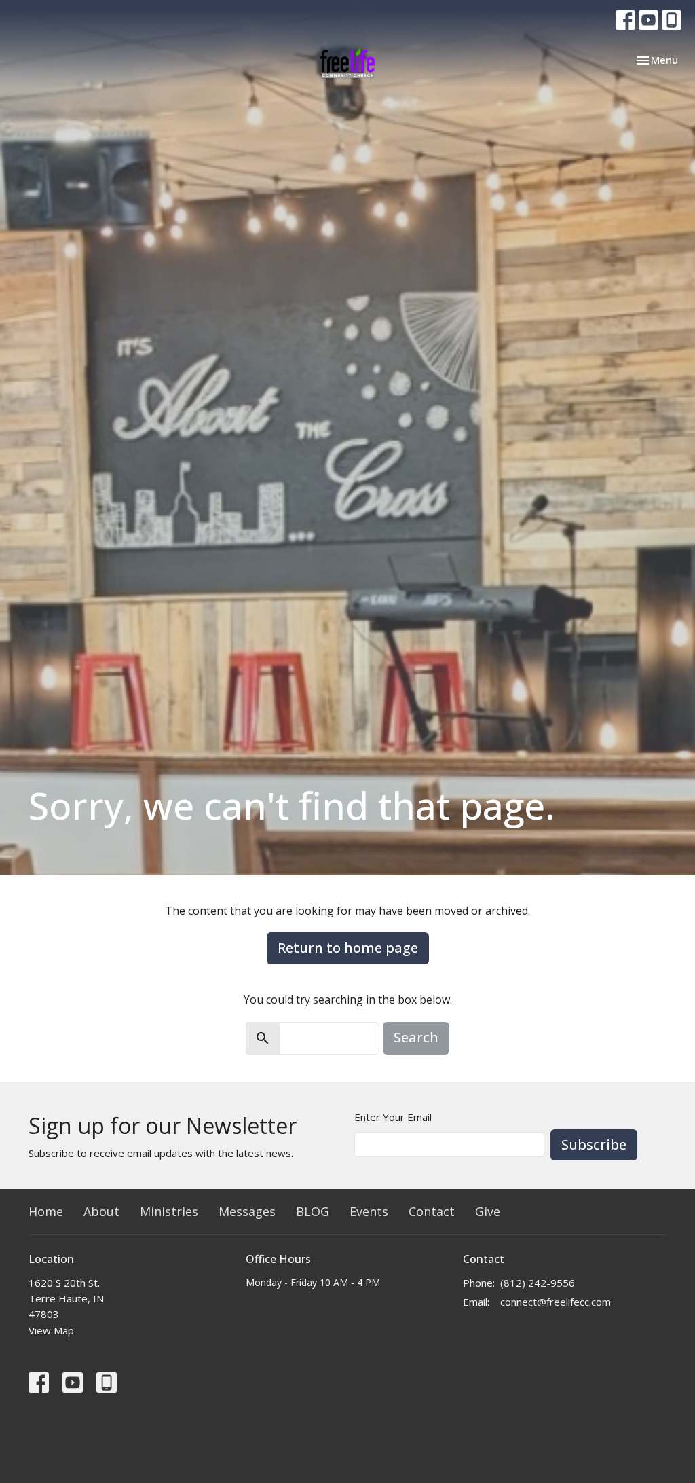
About (101, 1211)
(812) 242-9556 (537, 1282)
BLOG (312, 1211)
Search (416, 1037)
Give (487, 1211)
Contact (432, 1211)
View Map (51, 1330)
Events (369, 1211)
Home (46, 1211)
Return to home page (348, 947)
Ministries (169, 1211)
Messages (247, 1211)
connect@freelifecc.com (555, 1301)
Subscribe (593, 1144)
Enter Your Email (393, 1117)
